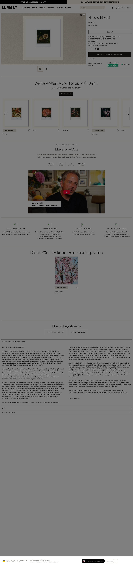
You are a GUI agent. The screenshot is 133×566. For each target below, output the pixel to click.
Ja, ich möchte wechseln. (94, 561)
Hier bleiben (110, 561)
